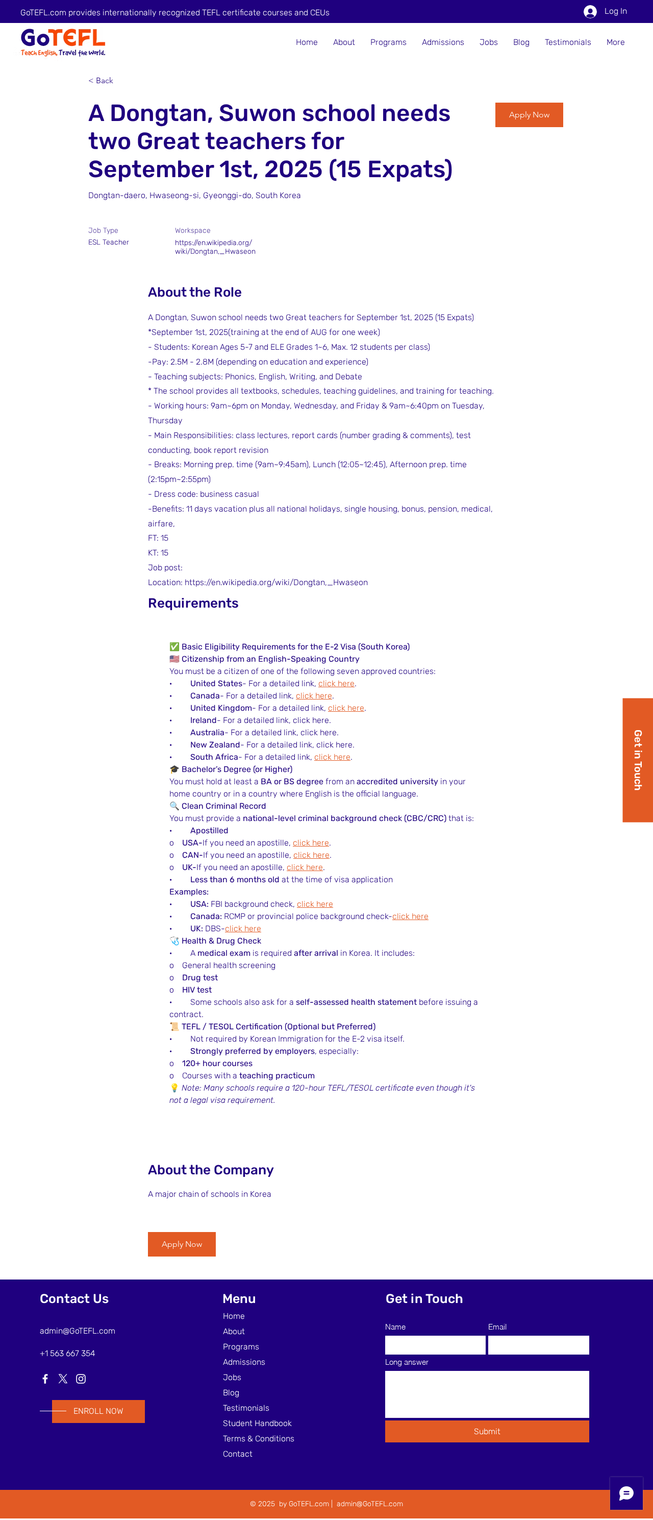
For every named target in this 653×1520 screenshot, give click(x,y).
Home (234, 1316)
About (234, 1331)
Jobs (232, 1377)
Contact (238, 1454)
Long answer (407, 1362)
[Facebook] (45, 1378)
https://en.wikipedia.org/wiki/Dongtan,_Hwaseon (215, 247)
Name (395, 1327)
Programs (241, 1347)
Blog (231, 1392)
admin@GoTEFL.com (77, 1331)
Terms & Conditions (258, 1438)
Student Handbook (257, 1423)
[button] (529, 115)
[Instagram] (80, 1378)
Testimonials (246, 1408)
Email (497, 1327)
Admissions (244, 1362)
